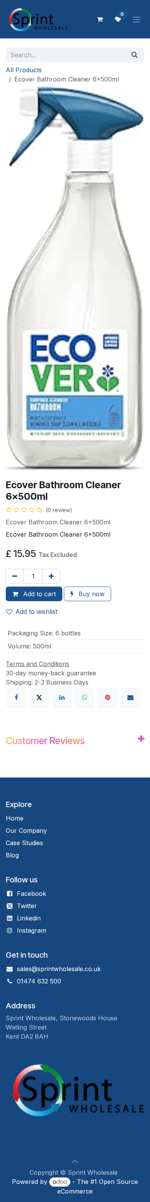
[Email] (130, 697)
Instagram (31, 930)
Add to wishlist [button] (36, 611)
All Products (24, 70)
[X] (39, 697)
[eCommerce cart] (99, 19)
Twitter (27, 906)
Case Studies (24, 843)
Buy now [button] (91, 594)
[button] (75, 1161)
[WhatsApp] (84, 697)
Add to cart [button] (38, 594)
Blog (12, 855)
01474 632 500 (39, 981)
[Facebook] (16, 697)
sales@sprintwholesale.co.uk (59, 969)
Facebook (31, 893)
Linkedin (29, 918)
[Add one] (51, 576)
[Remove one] (15, 576)
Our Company (26, 830)
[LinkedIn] (62, 697)
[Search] (134, 55)
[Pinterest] (107, 697)
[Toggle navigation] (136, 19)
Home (14, 818)
